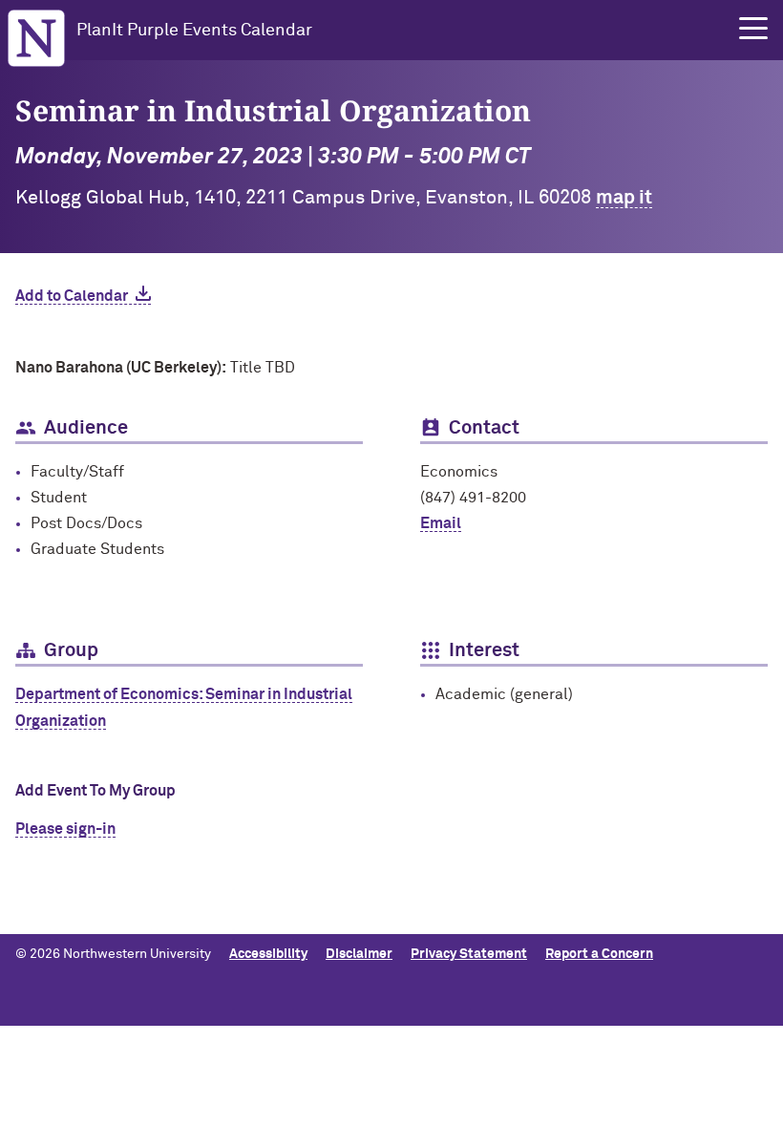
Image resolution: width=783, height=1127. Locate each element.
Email (440, 523)
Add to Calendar (71, 296)
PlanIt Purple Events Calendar (194, 30)
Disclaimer (359, 954)
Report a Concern (599, 954)
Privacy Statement (469, 954)
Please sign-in (65, 829)
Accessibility (268, 954)
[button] (753, 28)
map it (624, 197)
